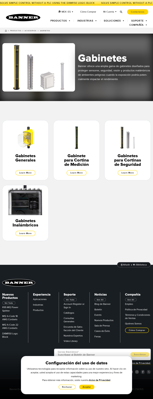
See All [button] (100, 300)
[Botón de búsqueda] (121, 12)
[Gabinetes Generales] (25, 150)
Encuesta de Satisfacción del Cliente (73, 328)
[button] (134, 264)
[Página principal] (6, 31)
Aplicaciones (39, 299)
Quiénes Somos (133, 323)
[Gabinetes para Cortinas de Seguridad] (128, 150)
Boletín (98, 309)
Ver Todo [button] (9, 303)
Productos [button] (59, 21)
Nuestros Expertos (73, 335)
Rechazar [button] (67, 387)
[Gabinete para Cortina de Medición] (76, 150)
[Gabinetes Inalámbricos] (25, 213)
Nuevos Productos (103, 320)
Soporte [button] (137, 21)
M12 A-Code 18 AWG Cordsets (10, 318)
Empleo (129, 304)
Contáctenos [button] (137, 12)
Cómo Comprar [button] (137, 330)
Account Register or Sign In (74, 306)
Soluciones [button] (113, 21)
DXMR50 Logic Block (10, 335)
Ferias (97, 336)
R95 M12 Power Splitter (10, 309)
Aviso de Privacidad (99, 380)
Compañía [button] (136, 25)
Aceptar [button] (87, 387)
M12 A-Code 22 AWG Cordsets (10, 326)
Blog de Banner (102, 304)
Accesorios (30, 31)
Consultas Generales (69, 320)
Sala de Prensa (102, 325)
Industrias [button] (85, 21)
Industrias (38, 304)
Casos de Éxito (102, 331)
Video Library (71, 341)
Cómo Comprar (88, 11)
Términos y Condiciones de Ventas (137, 316)
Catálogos (69, 312)
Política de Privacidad (136, 309)
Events (97, 314)
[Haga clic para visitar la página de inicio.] (23, 17)
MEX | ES (66, 11)
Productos (15, 31)
